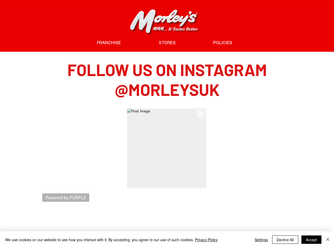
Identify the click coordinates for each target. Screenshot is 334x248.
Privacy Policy (206, 239)
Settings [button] (261, 239)
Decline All (285, 239)
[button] (222, 43)
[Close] (328, 239)
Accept (311, 239)
